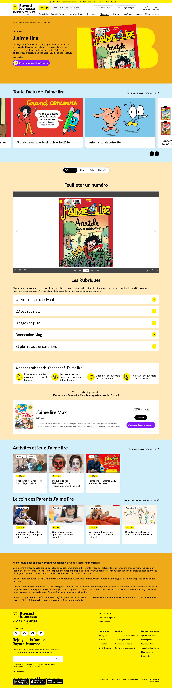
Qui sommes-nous (148, 635)
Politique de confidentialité (128, 679)
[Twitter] (40, 633)
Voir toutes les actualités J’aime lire (142, 93)
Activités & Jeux (76, 14)
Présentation (70, 170)
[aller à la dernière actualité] (152, 153)
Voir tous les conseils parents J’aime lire (140, 500)
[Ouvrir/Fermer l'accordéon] (154, 299)
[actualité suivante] (157, 153)
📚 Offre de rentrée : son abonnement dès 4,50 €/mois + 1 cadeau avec (82, 2)
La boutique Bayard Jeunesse (126, 635)
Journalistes (103, 644)
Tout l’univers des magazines (27, 22)
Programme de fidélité (124, 644)
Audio (139, 14)
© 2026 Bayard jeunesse (149, 679)
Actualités (43, 14)
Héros (93, 14)
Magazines (104, 14)
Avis (92, 170)
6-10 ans (64, 8)
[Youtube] (32, 633)
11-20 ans (75, 8)
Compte (156, 9)
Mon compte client (122, 639)
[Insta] (16, 633)
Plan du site (145, 656)
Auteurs (102, 639)
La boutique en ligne (126, 8)
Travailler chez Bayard (150, 648)
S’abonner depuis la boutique (141, 425)
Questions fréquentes (107, 617)
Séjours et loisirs (152, 14)
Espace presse (147, 639)
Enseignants (103, 635)
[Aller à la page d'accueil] (24, 14)
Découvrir (141, 417)
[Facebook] (24, 633)
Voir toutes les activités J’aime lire (143, 449)
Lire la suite (18, 57)
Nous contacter (105, 621)
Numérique (127, 14)
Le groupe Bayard (148, 644)
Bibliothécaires (105, 648)
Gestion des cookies (107, 679)
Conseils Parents (58, 14)
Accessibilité (154, 681)
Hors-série (102, 170)
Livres (116, 14)
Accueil (15, 22)
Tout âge (44, 8)
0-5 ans (54, 8)
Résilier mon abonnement (125, 648)
